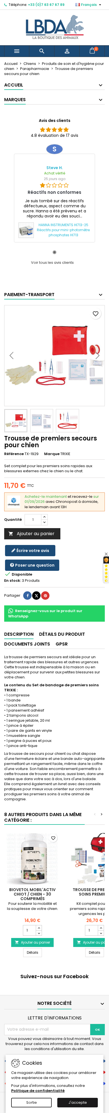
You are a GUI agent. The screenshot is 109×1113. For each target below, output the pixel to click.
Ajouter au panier (31, 533)
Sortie (31, 1102)
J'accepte (77, 1102)
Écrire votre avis (32, 550)
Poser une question (34, 565)
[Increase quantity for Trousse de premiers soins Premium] (101, 927)
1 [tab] (54, 252)
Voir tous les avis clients (52, 262)
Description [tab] (19, 634)
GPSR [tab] (62, 644)
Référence (14, 453)
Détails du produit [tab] (62, 634)
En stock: (12, 580)
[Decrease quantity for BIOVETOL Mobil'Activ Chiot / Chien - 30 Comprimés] (39, 932)
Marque (52, 453)
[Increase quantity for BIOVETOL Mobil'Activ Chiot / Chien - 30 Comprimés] (39, 927)
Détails (34, 952)
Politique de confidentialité (38, 1090)
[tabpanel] (54, 193)
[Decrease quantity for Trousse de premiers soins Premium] (101, 932)
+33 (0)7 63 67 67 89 (46, 4)
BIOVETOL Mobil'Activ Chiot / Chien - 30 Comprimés (32, 894)
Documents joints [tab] (27, 644)
